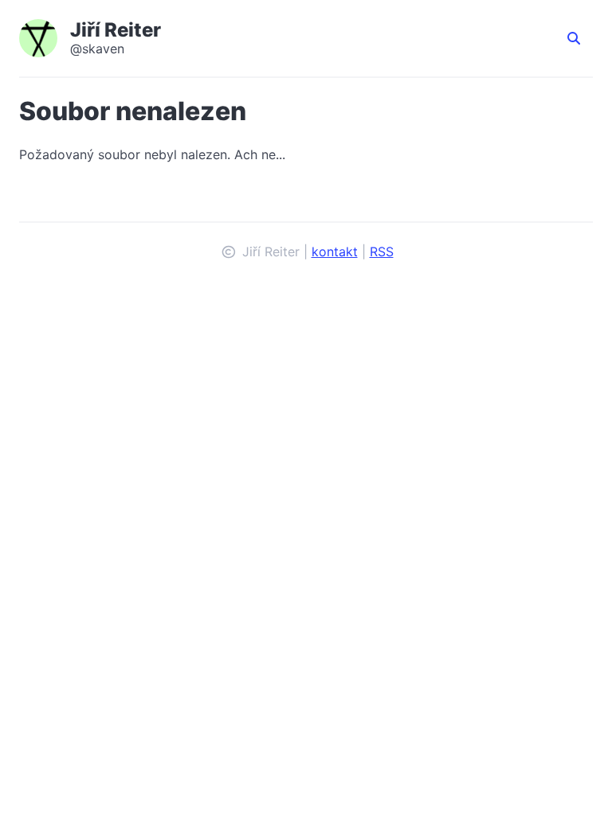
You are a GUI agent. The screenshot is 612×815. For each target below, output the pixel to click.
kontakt (335, 251)
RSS (382, 251)
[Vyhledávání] (574, 38)
